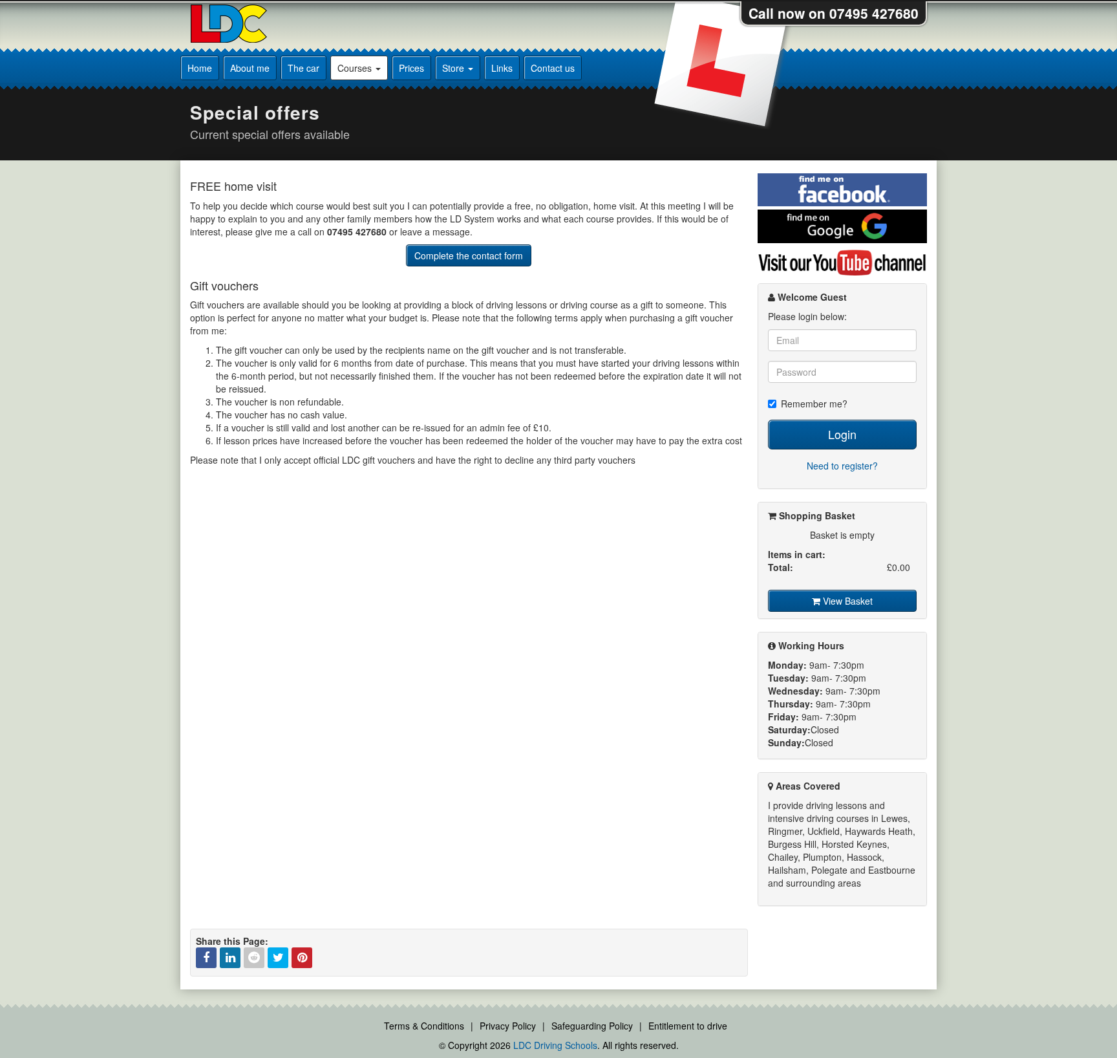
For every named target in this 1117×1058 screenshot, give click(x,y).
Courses (355, 67)
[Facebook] (206, 957)
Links (502, 67)
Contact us (553, 67)
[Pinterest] (302, 957)
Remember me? (814, 403)
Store (454, 67)
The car (303, 67)
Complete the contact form (468, 255)
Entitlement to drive (687, 1025)
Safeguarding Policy (592, 1025)
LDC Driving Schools (555, 1045)
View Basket (846, 600)
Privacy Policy (508, 1025)
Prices (411, 67)
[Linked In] (230, 957)
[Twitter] (278, 957)
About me (250, 67)
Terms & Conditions (424, 1025)
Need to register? (842, 465)
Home (199, 67)
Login (842, 434)
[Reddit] (254, 957)
